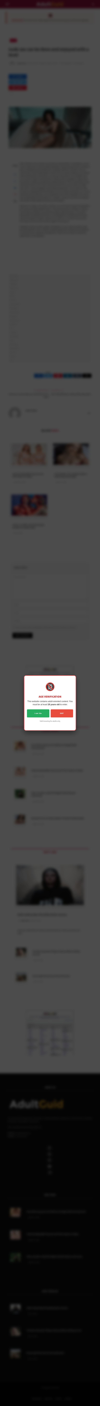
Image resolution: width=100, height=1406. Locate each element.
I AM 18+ (38, 713)
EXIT (62, 713)
